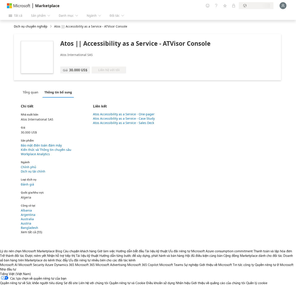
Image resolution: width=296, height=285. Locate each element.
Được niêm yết (35, 255)
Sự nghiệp (191, 264)
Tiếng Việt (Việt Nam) (15, 274)
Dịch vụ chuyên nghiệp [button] (30, 26)
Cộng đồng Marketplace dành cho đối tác (252, 255)
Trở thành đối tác (12, 255)
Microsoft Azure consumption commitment (222, 251)
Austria (26, 223)
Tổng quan (30, 92)
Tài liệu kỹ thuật (156, 251)
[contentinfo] (51, 26)
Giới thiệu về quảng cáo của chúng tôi (218, 283)
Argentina (28, 215)
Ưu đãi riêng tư (179, 251)
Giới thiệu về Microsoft (215, 264)
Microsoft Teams (171, 264)
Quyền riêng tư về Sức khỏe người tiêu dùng (31, 283)
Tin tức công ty (243, 264)
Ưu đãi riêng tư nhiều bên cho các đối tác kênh (102, 260)
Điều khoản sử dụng (160, 283)
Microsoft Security (31, 264)
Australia (27, 219)
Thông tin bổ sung (58, 92)
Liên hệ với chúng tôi (93, 283)
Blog (58, 251)
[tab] (31, 92)
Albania (26, 210)
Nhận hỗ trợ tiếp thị (61, 255)
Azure (49, 264)
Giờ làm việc (106, 251)
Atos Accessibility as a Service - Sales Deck (123, 123)
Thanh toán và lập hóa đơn (273, 251)
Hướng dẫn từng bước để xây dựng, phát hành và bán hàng (141, 255)
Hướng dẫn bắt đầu (130, 251)
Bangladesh (29, 228)
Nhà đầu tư (8, 269)
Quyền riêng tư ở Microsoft (274, 264)
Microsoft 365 (85, 264)
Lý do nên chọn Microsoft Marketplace (27, 251)
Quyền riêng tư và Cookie (127, 283)
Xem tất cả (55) (31, 232)
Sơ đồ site (71, 283)
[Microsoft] (18, 5)
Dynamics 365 (64, 264)
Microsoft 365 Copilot (142, 264)
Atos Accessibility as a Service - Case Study (124, 118)
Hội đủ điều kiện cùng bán (204, 255)
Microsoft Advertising (111, 264)
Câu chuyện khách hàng (79, 251)
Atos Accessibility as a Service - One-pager (124, 114)
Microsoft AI (9, 264)
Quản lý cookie (256, 283)
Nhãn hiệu (183, 283)
